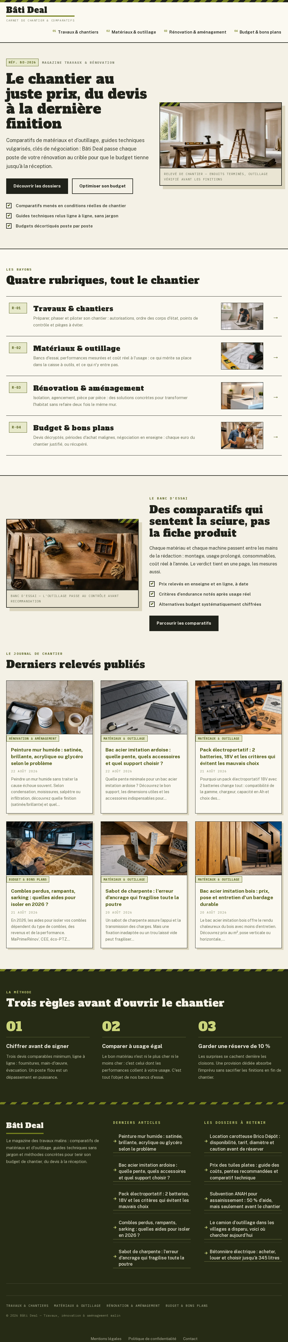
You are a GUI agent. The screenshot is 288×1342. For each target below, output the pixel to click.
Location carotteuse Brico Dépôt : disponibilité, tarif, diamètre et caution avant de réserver (245, 1143)
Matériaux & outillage (131, 31)
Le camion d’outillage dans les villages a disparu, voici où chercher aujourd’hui (242, 1229)
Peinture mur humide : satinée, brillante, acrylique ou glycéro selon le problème (151, 1143)
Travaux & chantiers (75, 31)
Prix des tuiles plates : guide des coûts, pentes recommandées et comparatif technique (244, 1171)
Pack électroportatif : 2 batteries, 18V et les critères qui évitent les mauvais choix (154, 1200)
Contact (190, 1338)
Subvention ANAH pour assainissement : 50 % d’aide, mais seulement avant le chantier (245, 1200)
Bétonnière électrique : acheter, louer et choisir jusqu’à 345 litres (245, 1255)
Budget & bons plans (257, 31)
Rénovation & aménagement (195, 31)
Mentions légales (106, 1338)
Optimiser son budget (102, 185)
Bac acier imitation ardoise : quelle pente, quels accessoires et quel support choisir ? (152, 1171)
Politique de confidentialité (152, 1338)
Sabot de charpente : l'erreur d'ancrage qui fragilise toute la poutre (151, 1258)
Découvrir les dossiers (37, 185)
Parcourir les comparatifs (184, 623)
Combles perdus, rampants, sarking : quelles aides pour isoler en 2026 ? (154, 1229)
